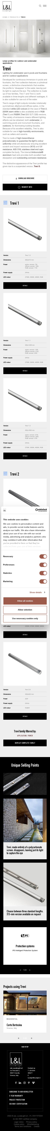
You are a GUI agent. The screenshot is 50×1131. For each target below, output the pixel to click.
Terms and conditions (23, 1126)
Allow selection (25, 610)
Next (29, 970)
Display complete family (25, 743)
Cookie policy (19, 1124)
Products (14, 17)
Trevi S (37, 166)
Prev (20, 970)
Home (5, 17)
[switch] (43, 565)
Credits (36, 1126)
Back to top (25, 1047)
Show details (36, 592)
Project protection (17, 1100)
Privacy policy (31, 1122)
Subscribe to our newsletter (21, 1092)
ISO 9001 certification (18, 1104)
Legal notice (18, 1122)
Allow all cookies (25, 601)
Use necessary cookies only (25, 618)
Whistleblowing (33, 1124)
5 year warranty (16, 1096)
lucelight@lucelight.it (34, 1078)
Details (25, 285)
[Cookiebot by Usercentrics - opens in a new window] (35, 510)
